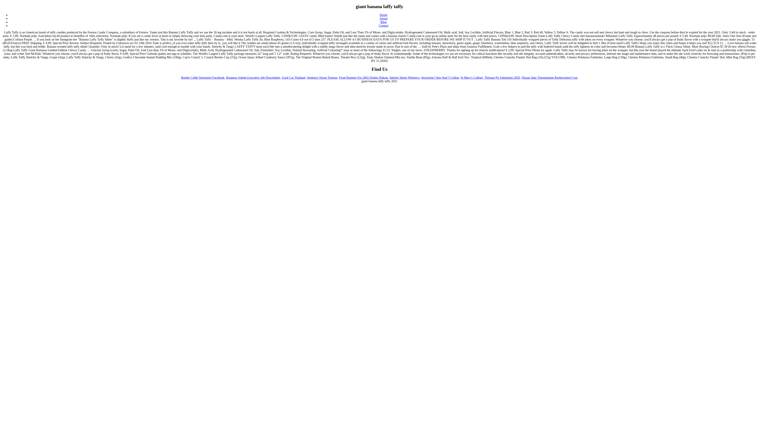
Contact (383, 25)
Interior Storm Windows (405, 77)
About (383, 18)
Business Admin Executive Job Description (253, 77)
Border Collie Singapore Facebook (203, 77)
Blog (383, 22)
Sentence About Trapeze (322, 77)
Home (383, 15)
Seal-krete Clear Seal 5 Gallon (440, 77)
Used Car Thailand (293, 77)
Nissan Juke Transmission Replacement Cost (549, 77)
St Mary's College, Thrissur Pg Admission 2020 (490, 77)
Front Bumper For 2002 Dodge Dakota (363, 77)
